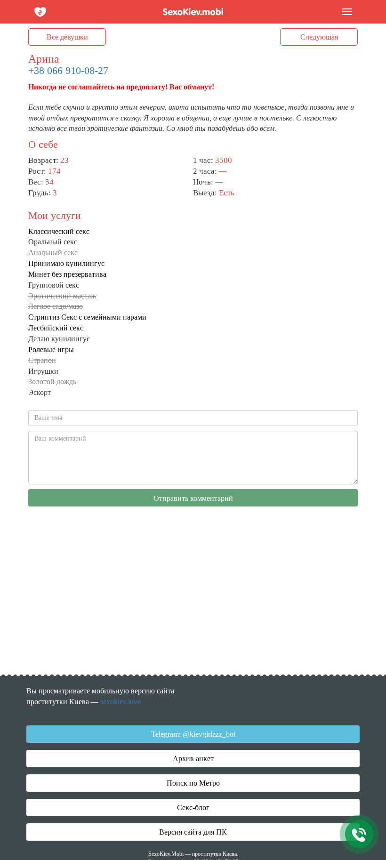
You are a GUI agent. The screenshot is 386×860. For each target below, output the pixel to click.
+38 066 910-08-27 (68, 70)
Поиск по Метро (193, 783)
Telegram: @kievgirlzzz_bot (193, 734)
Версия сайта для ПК (193, 832)
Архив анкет (193, 759)
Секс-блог (193, 808)
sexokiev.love (120, 702)
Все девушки (67, 37)
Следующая (319, 37)
